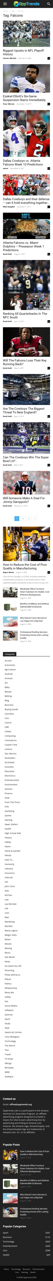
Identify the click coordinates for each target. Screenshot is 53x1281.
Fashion (8, 789)
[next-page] (35, 518)
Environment (11, 784)
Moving (8, 948)
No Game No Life (13, 966)
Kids (7, 890)
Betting (8, 696)
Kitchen (8, 895)
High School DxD (13, 833)
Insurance (10, 873)
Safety (8, 996)
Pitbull (8, 979)
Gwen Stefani (11, 824)
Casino (8, 722)
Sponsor (9, 1014)
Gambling (9, 811)
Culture (8, 749)
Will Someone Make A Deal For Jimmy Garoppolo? (24, 500)
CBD (7, 727)
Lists (7, 912)
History (8, 837)
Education (10, 771)
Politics (8, 983)
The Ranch (10, 1045)
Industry (9, 868)
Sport (7, 1019)
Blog (7, 700)
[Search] (49, 4)
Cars (7, 718)
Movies (8, 943)
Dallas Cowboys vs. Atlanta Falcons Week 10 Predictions (23, 162)
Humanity (9, 864)
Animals (9, 678)
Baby (7, 687)
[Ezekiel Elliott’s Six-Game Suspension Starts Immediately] (26, 78)
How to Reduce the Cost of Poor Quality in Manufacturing (25, 566)
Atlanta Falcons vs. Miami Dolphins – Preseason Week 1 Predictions (23, 246)
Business (9, 704)
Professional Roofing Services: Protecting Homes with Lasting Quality (34, 635)
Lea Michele (10, 904)
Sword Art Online (13, 1032)
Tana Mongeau (12, 1036)
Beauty (8, 691)
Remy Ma (9, 992)
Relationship (11, 988)
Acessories (10, 665)
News (7, 961)
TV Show (9, 1058)
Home (5, 11)
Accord (8, 660)
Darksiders (10, 758)
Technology (10, 1041)
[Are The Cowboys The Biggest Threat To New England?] (26, 389)
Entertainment (12, 780)
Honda (8, 855)
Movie (8, 939)
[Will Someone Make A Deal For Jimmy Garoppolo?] (26, 482)
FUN (7, 806)
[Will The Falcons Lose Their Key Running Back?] (26, 342)
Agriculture (10, 669)
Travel (8, 1054)
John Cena (10, 886)
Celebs (8, 731)
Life (6, 908)
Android (9, 674)
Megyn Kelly (11, 935)
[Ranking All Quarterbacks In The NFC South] (26, 285)
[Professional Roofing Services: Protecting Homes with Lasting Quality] (10, 636)
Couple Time (11, 744)
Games (8, 815)
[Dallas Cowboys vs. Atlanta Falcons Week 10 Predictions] (26, 133)
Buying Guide (11, 709)
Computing (10, 735)
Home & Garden (12, 850)
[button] (5, 4)
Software (9, 1010)
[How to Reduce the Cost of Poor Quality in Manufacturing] (26, 544)
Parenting (9, 970)
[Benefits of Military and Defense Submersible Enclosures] (10, 607)
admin (5, 168)
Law (7, 899)
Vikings (8, 1063)
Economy (9, 766)
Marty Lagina (11, 930)
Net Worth (10, 957)
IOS (6, 881)
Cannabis (9, 713)
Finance (8, 793)
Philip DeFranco (12, 974)
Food (7, 797)
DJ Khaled (9, 762)
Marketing (10, 921)
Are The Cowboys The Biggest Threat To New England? (23, 410)
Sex (6, 1001)
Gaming (8, 820)
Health (8, 828)
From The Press (12, 802)
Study (7, 1023)
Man (7, 917)
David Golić (7, 254)
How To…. (9, 859)
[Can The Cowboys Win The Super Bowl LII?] (26, 438)
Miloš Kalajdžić (9, 207)
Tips (7, 1050)
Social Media (11, 1005)
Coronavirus (11, 740)
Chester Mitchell (9, 58)
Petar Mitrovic (9, 104)
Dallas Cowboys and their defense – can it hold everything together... (26, 201)
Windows (9, 1067)
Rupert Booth (8, 572)
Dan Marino (10, 753)
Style (7, 1027)
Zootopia (9, 1076)
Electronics (10, 775)
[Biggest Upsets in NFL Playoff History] (26, 34)
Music (8, 952)
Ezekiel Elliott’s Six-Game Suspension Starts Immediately (24, 98)
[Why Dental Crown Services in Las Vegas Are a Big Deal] (10, 621)
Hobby (8, 842)
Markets (9, 926)
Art (6, 682)
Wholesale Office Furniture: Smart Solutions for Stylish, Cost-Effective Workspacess (35, 592)
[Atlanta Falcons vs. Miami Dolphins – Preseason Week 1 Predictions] (26, 226)
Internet (9, 877)
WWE (7, 1072)
